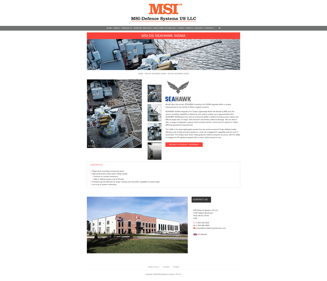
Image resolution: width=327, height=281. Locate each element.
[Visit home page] (163, 12)
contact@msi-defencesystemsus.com (211, 228)
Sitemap (176, 267)
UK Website (202, 234)
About (117, 28)
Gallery (199, 28)
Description (97, 165)
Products (127, 28)
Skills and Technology (165, 28)
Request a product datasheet (184, 144)
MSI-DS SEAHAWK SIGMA (155, 74)
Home (109, 28)
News (181, 28)
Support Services (143, 28)
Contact (209, 28)
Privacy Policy (153, 267)
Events (189, 28)
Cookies (166, 267)
